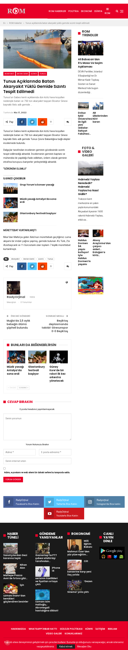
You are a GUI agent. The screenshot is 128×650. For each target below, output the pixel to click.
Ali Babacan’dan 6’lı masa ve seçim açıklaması (90, 63)
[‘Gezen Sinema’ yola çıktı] (74, 585)
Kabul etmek (65, 646)
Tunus (43, 73)
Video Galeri (54, 633)
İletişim (100, 629)
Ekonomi (86, 11)
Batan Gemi (22, 73)
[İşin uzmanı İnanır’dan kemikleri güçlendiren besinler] (10, 588)
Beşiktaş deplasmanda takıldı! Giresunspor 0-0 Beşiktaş (55, 326)
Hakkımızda (18, 629)
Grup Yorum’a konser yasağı (37, 184)
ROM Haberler (57, 11)
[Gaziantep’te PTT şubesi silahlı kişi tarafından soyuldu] (42, 548)
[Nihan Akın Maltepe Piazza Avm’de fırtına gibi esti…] (10, 568)
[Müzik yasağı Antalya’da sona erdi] (10, 202)
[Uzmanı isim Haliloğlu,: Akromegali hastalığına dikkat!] (42, 594)
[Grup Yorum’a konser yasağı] (10, 188)
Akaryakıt (9, 73)
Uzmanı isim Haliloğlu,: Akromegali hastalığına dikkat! (46, 606)
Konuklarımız (73, 633)
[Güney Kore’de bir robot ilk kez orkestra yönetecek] (59, 357)
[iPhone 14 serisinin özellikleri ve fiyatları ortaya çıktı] (42, 571)
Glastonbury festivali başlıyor (38, 213)
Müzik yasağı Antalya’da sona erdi (38, 200)
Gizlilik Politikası (71, 629)
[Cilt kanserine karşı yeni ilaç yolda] (74, 565)
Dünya (98, 11)
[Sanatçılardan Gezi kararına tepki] (10, 548)
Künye (89, 629)
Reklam (112, 629)
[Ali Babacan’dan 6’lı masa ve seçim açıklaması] (90, 48)
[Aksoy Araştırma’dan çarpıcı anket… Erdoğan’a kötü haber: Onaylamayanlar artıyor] (98, 233)
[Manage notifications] (7, 642)
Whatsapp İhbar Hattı (43, 629)
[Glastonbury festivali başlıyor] (10, 217)
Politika (73, 11)
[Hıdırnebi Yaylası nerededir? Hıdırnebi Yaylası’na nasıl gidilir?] (90, 168)
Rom (107, 13)
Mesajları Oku (84, 646)
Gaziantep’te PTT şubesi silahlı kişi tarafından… (46, 558)
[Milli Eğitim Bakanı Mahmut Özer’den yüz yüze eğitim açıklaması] (74, 544)
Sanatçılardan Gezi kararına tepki (15, 557)
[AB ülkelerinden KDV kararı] (98, 106)
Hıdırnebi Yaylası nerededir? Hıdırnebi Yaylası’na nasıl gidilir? (89, 187)
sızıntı (34, 73)
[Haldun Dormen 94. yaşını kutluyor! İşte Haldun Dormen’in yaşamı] (83, 233)
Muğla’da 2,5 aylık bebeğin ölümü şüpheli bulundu (18, 324)
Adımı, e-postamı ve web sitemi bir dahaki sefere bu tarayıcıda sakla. (37, 472)
